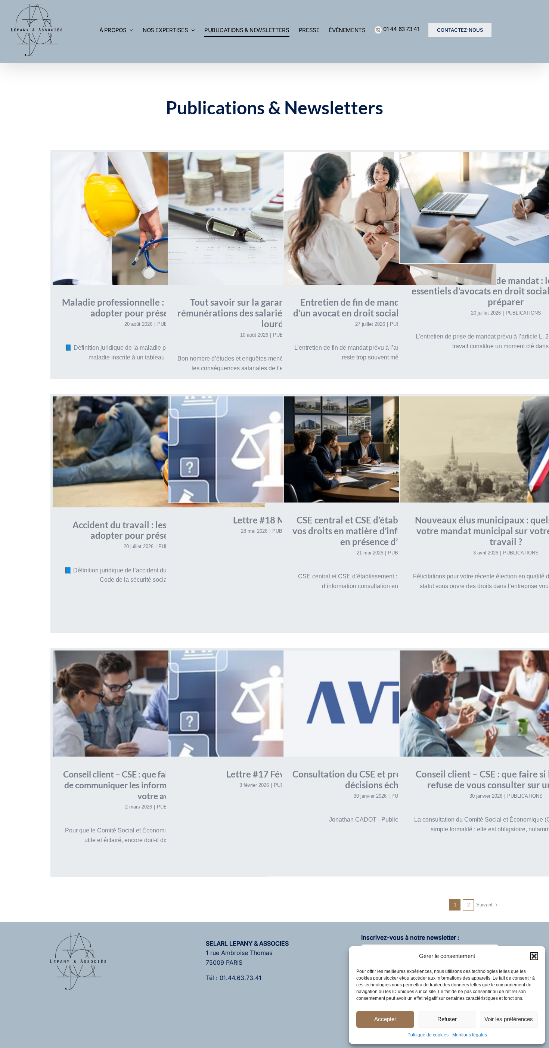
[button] (534, 956)
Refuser (447, 1019)
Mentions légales (469, 1035)
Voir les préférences (508, 1019)
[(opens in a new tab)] (274, 449)
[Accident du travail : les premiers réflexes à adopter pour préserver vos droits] (159, 452)
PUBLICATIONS (523, 313)
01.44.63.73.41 (240, 977)
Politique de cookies (428, 1035)
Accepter (385, 1019)
